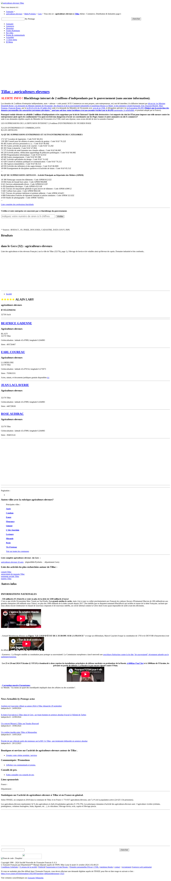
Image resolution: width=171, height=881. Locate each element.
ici (48, 377)
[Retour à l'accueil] (12, 3)
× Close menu (11, 40)
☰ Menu (9, 42)
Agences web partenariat (142, 867)
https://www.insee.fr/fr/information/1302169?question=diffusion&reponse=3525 (32, 873)
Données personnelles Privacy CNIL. (84, 867)
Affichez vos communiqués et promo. (21, 765)
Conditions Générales (9, 867)
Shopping (10, 28)
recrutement (126, 867)
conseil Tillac (6, 572)
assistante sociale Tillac (10, 576)
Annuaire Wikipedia (35, 878)
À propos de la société (28, 867)
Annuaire (9, 12)
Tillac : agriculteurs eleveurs (25, 91)
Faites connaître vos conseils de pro (20, 775)
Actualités (10, 37)
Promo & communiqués (15, 35)
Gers (40, 14)
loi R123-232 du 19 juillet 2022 (39, 108)
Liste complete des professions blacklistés (17, 204)
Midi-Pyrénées (30, 14)
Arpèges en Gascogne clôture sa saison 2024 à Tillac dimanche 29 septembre (31, 706)
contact (117, 867)
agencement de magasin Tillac (13, 574)
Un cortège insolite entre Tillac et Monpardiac (19, 732)
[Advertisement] (85, 62)
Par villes (9, 33)
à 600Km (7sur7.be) (135, 663)
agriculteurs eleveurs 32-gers (12, 562)
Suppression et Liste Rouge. (57, 867)
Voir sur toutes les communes (17, 551)
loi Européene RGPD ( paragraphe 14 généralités (85, 109)
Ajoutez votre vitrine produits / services (21, 755)
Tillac (77, 14)
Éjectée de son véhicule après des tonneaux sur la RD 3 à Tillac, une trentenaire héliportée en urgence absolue (44, 741)
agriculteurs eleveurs (14, 14)
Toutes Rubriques (13, 31)
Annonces (10, 26)
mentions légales (106, 867)
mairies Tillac (6, 579)
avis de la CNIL (99, 108)
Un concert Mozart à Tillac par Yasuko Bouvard (20, 723)
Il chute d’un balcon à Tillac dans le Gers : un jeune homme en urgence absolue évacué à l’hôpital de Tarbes (43, 715)
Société (9, 294)
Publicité (41, 867)
